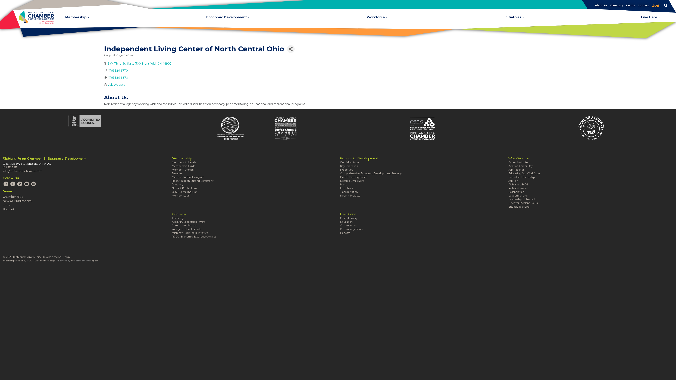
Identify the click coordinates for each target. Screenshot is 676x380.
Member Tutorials (182, 169)
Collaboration (516, 192)
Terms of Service (83, 260)
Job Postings (516, 169)
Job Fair (513, 180)
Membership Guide (183, 166)
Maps (343, 184)
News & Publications (17, 201)
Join (656, 5)
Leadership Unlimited (521, 199)
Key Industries (349, 166)
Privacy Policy (63, 260)
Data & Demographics (353, 177)
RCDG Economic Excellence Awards (194, 236)
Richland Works (517, 188)
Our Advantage (349, 162)
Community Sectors (184, 225)
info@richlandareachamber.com (22, 171)
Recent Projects (350, 195)
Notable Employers (352, 180)
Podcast (8, 209)
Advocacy (178, 218)
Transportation (349, 192)
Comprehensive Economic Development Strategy (371, 173)
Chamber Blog (13, 196)
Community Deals (351, 229)
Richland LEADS (518, 184)
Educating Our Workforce (524, 173)
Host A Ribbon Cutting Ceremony (193, 180)
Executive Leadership (521, 177)
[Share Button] (291, 49)
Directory (177, 184)
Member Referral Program (188, 177)
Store (7, 205)
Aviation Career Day (520, 166)
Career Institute (518, 162)
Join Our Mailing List (184, 192)
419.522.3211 (10, 167)
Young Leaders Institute (187, 229)
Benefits (177, 173)
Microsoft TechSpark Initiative (190, 233)
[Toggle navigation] (666, 5)
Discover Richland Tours (523, 203)
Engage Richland (519, 206)
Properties (346, 169)
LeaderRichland (518, 195)
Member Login (181, 195)
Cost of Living (348, 218)
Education (346, 221)
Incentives (346, 188)
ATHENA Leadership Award (188, 221)
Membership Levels (184, 162)
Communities (348, 225)
